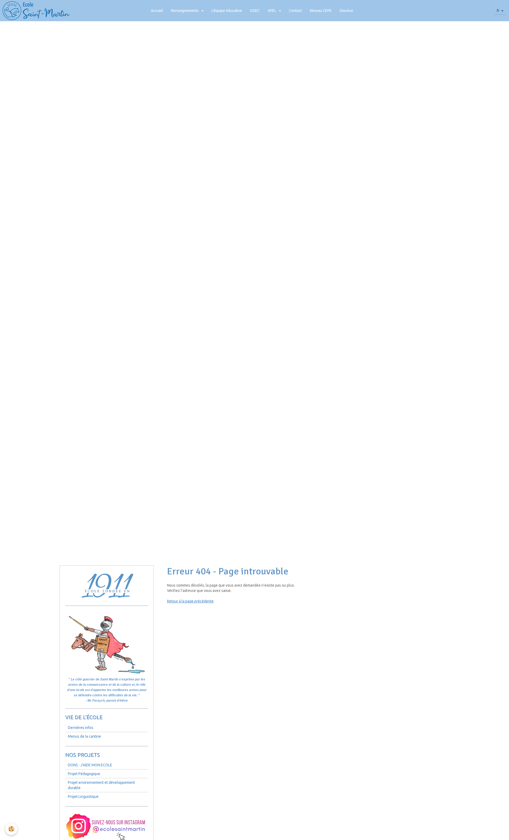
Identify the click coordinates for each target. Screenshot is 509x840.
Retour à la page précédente (190, 601)
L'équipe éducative (227, 10)
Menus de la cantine (84, 736)
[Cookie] (11, 829)
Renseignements (185, 10)
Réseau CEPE (321, 10)
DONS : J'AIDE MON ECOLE (90, 765)
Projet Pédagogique (84, 774)
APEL (272, 10)
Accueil (157, 10)
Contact (295, 10)
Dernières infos (80, 727)
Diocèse (346, 10)
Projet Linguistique (83, 796)
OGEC (255, 10)
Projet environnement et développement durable (101, 785)
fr (498, 10)
